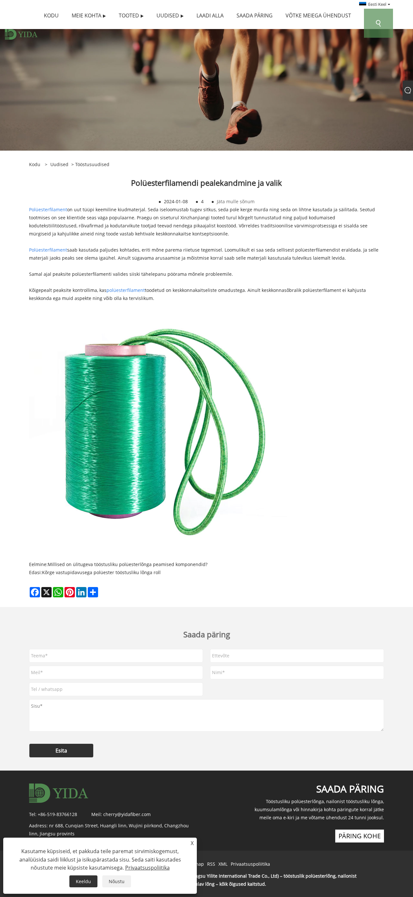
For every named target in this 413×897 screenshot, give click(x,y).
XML (222, 864)
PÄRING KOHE (359, 836)
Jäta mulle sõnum (236, 201)
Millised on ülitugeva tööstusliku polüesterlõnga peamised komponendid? (127, 564)
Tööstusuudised (92, 164)
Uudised (59, 164)
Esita (61, 750)
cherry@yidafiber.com (127, 814)
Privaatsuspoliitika (250, 864)
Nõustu (117, 881)
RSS (211, 864)
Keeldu (83, 881)
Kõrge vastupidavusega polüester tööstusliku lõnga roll (101, 572)
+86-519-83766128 (57, 814)
